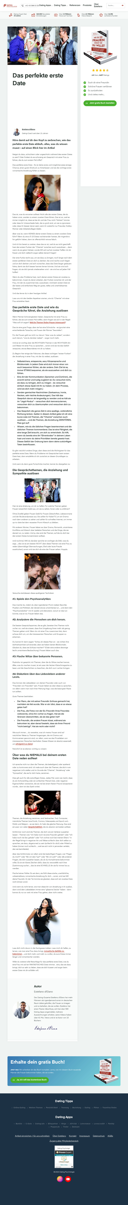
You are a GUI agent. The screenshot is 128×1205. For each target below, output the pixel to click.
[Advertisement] (42, 108)
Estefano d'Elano (28, 129)
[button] (29, 5)
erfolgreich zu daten (24, 744)
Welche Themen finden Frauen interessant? (47, 323)
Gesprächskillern (35, 827)
